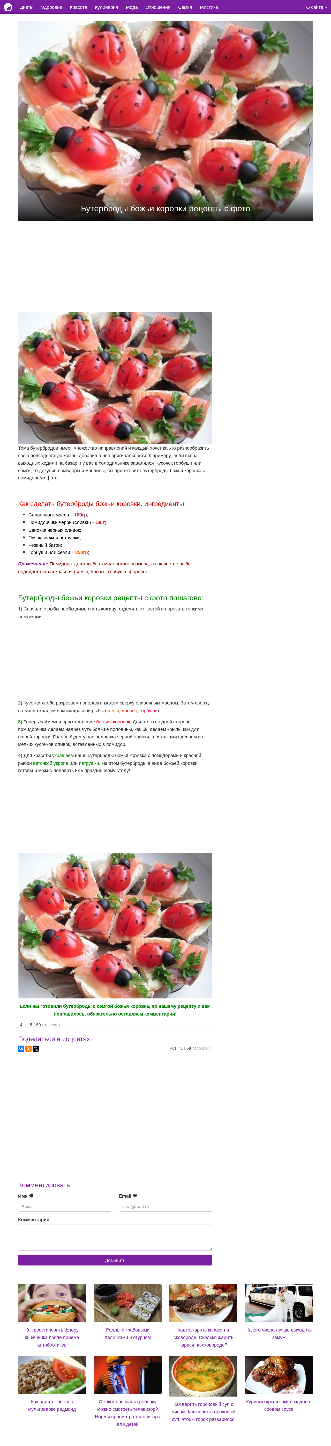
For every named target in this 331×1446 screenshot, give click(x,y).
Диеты (26, 6)
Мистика (209, 6)
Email (126, 1195)
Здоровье (51, 6)
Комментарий (33, 1219)
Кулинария (106, 6)
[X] (36, 1049)
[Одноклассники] (28, 1049)
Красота (78, 6)
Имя (23, 1195)
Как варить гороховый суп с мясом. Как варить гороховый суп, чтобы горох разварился (203, 1411)
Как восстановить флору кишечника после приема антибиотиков (52, 1337)
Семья (185, 6)
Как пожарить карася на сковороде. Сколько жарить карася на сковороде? (203, 1337)
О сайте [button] (315, 6)
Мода (132, 6)
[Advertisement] (165, 261)
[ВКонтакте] (21, 1049)
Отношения (158, 6)
